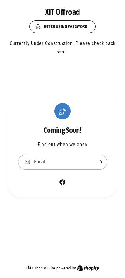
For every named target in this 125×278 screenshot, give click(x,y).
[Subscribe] (100, 162)
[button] (62, 26)
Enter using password (65, 26)
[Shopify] (88, 268)
